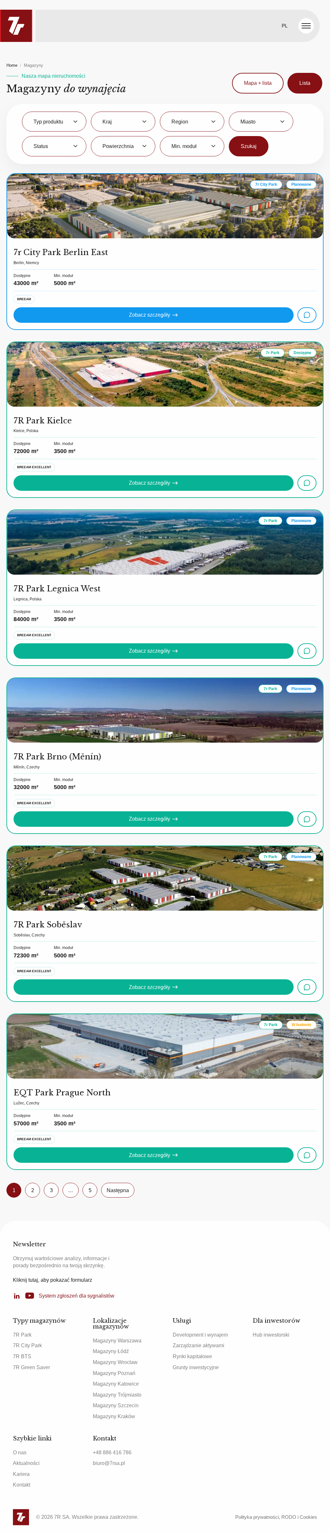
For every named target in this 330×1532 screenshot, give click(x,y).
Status (41, 146)
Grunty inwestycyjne (196, 1367)
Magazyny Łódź (111, 1351)
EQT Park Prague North (62, 1092)
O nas (19, 1452)
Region (179, 121)
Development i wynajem (200, 1335)
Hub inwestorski (271, 1335)
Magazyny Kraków (114, 1416)
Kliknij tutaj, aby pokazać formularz (52, 1280)
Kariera (21, 1474)
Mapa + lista (258, 83)
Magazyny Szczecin (116, 1405)
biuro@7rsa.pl (109, 1463)
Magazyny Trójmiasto (117, 1395)
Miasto (248, 121)
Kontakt (21, 1485)
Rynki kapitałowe (192, 1356)
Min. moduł (184, 146)
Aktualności (26, 1463)
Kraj (107, 121)
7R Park (22, 1335)
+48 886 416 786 (112, 1452)
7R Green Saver (31, 1367)
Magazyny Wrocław (115, 1362)
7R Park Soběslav (48, 924)
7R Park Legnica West (57, 588)
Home (11, 65)
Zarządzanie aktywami (198, 1345)
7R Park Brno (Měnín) (57, 756)
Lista (304, 83)
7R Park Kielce (43, 420)
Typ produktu (48, 121)
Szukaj (249, 146)
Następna (118, 1190)
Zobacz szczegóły (149, 315)
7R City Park (27, 1345)
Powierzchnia (118, 146)
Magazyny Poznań (114, 1373)
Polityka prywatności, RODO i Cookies (276, 1517)
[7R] (16, 26)
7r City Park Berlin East (61, 252)
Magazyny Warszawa (117, 1340)
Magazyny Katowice (116, 1384)
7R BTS (22, 1356)
